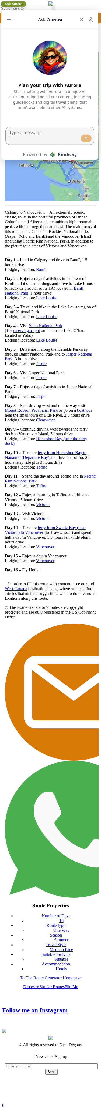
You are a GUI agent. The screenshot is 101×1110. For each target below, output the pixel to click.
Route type (56, 925)
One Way (61, 930)
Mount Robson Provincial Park (31, 410)
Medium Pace (61, 949)
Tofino (41, 467)
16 (61, 920)
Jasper (41, 363)
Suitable (61, 959)
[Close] (81, 19)
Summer (61, 940)
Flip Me (71, 986)
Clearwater (45, 420)
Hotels (61, 968)
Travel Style (56, 944)
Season (56, 935)
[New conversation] (9, 19)
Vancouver (45, 547)
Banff (41, 269)
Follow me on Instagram (35, 1010)
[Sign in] (90, 19)
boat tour (84, 410)
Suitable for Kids (55, 954)
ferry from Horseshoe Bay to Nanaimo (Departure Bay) (45, 455)
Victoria (43, 504)
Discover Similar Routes (44, 986)
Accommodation (56, 964)
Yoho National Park (45, 325)
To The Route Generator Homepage (50, 978)
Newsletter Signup (51, 1056)
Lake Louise (46, 298)
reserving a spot (26, 330)
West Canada (16, 588)
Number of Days (56, 915)
